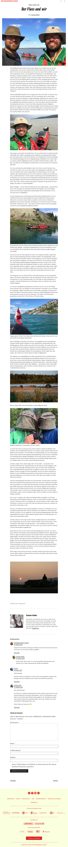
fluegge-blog (35, 628)
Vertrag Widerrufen (34, 838)
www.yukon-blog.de (49, 249)
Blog (40, 405)
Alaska (30, 4)
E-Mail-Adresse (15, 750)
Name (12, 743)
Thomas (16, 668)
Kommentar (14, 722)
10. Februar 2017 (18, 644)
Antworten (17, 652)
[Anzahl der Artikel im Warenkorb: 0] (64, 1)
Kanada (34, 4)
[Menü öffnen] (61, 1)
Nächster (55, 780)
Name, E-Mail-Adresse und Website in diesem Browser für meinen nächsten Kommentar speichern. (34, 765)
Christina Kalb (17, 685)
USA (38, 4)
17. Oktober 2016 (18, 687)
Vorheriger (13, 780)
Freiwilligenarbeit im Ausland (21, 643)
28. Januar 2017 (18, 670)
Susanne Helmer (35, 15)
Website (12, 757)
